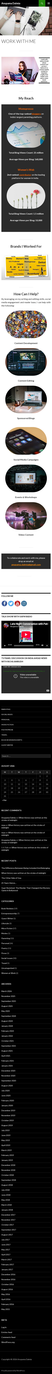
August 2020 (7, 1085)
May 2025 (5, 1011)
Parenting (5, 709)
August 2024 (7, 1021)
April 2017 (5, 1254)
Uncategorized (7, 968)
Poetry (4, 948)
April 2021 (5, 1056)
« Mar (4, 800)
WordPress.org (8, 1342)
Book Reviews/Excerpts (11, 740)
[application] (26, 634)
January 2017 (7, 1269)
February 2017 (7, 1264)
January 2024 (7, 1026)
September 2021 (8, 1046)
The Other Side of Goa (11, 878)
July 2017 (5, 1239)
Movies (4, 933)
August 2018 (7, 1185)
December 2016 (8, 1274)
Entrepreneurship (9, 913)
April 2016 (5, 1299)
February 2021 (7, 1061)
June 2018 (5, 1195)
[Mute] (42, 645)
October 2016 (7, 1284)
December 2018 (8, 1165)
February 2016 (7, 1304)
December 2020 (8, 1070)
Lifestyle (5, 923)
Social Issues (6, 714)
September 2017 (8, 1230)
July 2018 (5, 1190)
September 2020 (8, 1080)
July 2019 (5, 1130)
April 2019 (5, 1145)
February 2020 (7, 1100)
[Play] (5, 645)
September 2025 (8, 1001)
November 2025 (8, 996)
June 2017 (5, 1244)
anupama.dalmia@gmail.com (26, 564)
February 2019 (7, 1155)
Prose (4, 953)
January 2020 (7, 1105)
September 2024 (8, 1016)
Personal (5, 719)
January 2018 (7, 1210)
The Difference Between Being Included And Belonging (25, 868)
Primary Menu (48, 3)
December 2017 (8, 1215)
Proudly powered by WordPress (13, 1371)
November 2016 (8, 1279)
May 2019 (5, 1140)
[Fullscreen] (47, 645)
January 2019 (7, 1160)
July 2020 (5, 1090)
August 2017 (7, 1234)
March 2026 (6, 991)
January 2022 (7, 1036)
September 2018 (8, 1180)
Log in (4, 1327)
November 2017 (8, 1220)
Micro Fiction (7, 725)
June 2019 (5, 1135)
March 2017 (6, 1259)
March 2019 (6, 1150)
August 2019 (7, 1125)
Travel (4, 735)
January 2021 (7, 1066)
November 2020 (8, 1075)
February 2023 (7, 1031)
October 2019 (7, 1120)
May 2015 (5, 1309)
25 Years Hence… (8, 883)
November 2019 (8, 1115)
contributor (25, 174)
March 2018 (6, 1205)
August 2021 (7, 1051)
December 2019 (8, 1110)
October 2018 (7, 1175)
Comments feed (8, 1337)
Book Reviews (7, 908)
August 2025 (7, 1006)
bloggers (36, 113)
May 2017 (5, 1249)
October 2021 (7, 1041)
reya (3, 825)
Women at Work (8, 973)
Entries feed (6, 1332)
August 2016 (7, 1289)
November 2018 (8, 1170)
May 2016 (5, 1294)
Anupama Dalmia (10, 3)
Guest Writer (7, 745)
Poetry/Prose (7, 730)
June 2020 (5, 1095)
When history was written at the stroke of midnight (23, 873)
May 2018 (5, 1200)
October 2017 (7, 1225)
